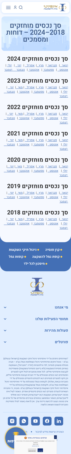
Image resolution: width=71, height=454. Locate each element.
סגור (55, 437)
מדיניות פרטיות (35, 446)
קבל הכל (40, 451)
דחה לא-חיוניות (32, 451)
